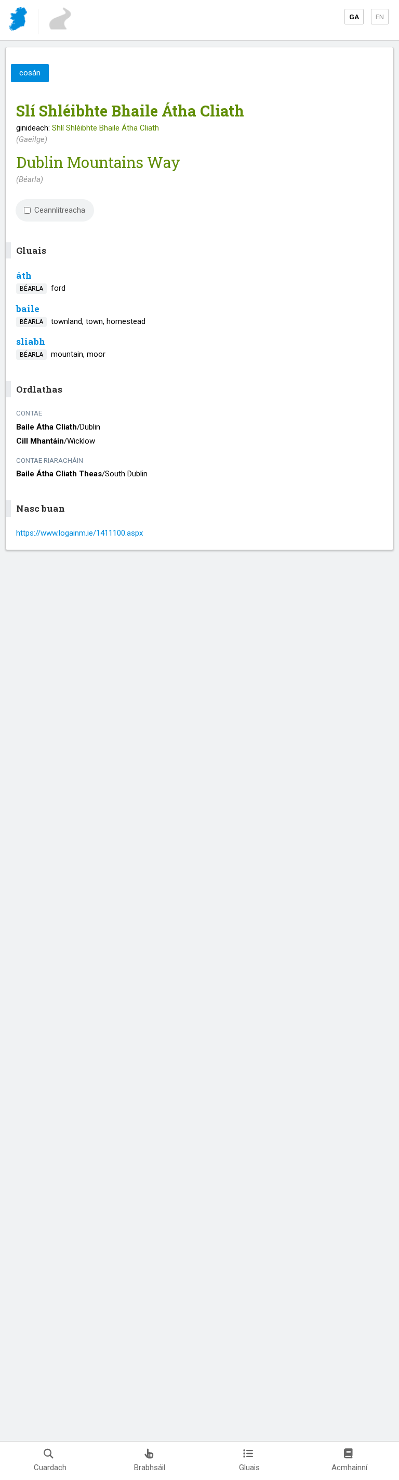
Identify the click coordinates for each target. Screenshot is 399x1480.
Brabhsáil (149, 1467)
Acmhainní (349, 1467)
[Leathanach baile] (19, 20)
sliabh (30, 341)
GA (354, 16)
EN (380, 16)
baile (27, 309)
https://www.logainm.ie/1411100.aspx (79, 533)
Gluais (249, 1467)
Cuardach (50, 1467)
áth (24, 275)
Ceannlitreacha (59, 210)
